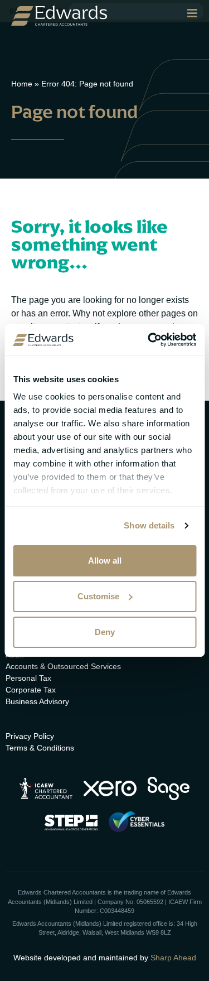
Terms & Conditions (40, 747)
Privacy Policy (30, 736)
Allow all (104, 560)
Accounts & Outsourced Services (63, 666)
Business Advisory (37, 701)
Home (21, 83)
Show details (149, 525)
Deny (105, 632)
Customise (98, 596)
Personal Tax (28, 678)
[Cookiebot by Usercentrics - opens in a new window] (148, 340)
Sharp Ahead (173, 957)
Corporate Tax (31, 689)
